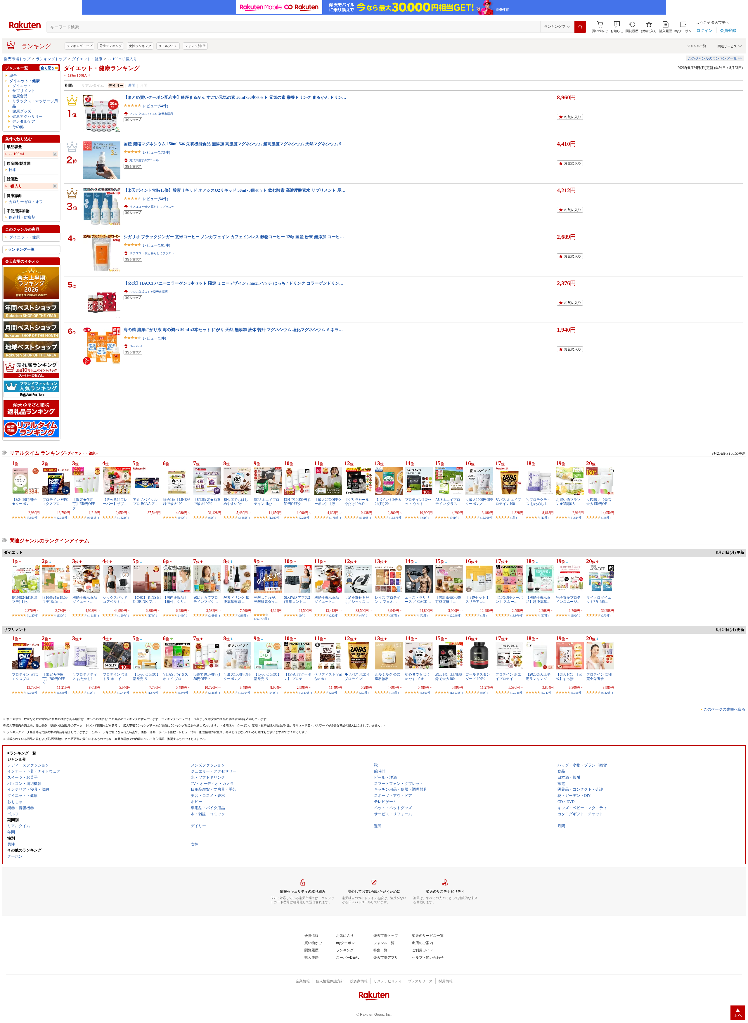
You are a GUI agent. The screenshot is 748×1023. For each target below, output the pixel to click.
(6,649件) (62, 692)
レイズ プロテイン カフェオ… (387, 600)
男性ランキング (110, 46)
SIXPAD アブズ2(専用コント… (297, 600)
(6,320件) (607, 692)
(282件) (333, 615)
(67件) (544, 615)
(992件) (575, 615)
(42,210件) (305, 692)
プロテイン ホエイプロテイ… (508, 676)
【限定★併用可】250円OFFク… (83, 504)
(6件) (302, 615)
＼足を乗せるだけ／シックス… (356, 600)
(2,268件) (304, 517)
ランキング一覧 (21, 249)
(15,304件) (244, 692)
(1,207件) (123, 615)
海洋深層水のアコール (144, 160)
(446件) (182, 615)
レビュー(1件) (154, 338)
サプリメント (23, 91)
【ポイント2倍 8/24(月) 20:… (388, 502)
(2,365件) (62, 517)
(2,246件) (455, 615)
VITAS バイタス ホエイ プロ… (175, 676)
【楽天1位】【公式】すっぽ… (569, 676)
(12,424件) (123, 692)
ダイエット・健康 (87, 59)
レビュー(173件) (156, 152)
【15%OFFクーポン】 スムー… (509, 600)
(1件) (513, 517)
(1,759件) (335, 517)
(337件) (394, 615)
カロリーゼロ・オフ (26, 202)
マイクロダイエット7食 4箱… (598, 600)
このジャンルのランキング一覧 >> (715, 58)
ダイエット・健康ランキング (102, 68)
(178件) (394, 692)
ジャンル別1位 (195, 46)
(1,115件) (93, 615)
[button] (616, 27)
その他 (18, 126)
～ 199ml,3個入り (122, 59)
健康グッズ (21, 111)
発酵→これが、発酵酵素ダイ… (266, 600)
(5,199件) (365, 517)
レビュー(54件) (155, 106)
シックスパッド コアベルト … (115, 600)
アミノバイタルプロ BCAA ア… (145, 502)
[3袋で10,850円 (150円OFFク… (297, 502)
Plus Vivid (135, 346)
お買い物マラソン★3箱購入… (568, 502)
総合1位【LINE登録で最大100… (176, 502)
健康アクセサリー (27, 116)
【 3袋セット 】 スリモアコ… (477, 600)
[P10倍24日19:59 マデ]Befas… (54, 600)
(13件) (544, 517)
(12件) (91, 692)
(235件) (242, 615)
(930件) (61, 615)
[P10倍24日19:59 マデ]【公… (24, 600)
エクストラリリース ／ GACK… (418, 600)
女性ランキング (140, 46)
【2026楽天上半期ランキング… (538, 676)
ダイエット (21, 86)
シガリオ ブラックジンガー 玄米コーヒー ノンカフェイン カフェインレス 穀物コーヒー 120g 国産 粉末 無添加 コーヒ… (234, 236)
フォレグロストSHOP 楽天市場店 (151, 113)
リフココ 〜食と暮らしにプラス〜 (151, 206)
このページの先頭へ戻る (724, 709)
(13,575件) (395, 517)
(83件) (484, 692)
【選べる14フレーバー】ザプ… (115, 502)
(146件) (605, 517)
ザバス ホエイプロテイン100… (508, 502)
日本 (12, 169)
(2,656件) (214, 615)
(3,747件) (546, 692)
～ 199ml (16, 154)
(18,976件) (516, 615)
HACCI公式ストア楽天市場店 (148, 291)
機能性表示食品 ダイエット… (84, 600)
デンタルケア (23, 121)
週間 (132, 85)
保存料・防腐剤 (22, 217)
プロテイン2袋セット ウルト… (418, 502)
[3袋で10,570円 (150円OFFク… (206, 676)
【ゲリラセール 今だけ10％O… (356, 502)
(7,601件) (32, 517)
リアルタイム (168, 46)
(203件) (363, 692)
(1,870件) (153, 692)
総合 (13, 75)
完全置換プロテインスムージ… (568, 600)
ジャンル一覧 (696, 46)
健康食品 (19, 96)
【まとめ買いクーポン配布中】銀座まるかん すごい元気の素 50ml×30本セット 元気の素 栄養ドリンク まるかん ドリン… (235, 97)
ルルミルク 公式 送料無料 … (387, 676)
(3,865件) (244, 517)
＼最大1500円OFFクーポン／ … (479, 502)
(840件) (182, 517)
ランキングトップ (79, 46)
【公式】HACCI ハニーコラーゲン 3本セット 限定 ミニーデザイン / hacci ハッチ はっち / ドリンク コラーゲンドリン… (233, 283)
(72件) (423, 615)
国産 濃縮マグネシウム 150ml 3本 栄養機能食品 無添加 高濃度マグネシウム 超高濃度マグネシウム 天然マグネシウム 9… (234, 143)
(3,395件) (576, 692)
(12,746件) (516, 692)
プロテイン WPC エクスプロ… (55, 502)
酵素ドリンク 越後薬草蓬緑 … (236, 600)
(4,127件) (32, 615)
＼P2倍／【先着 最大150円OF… (598, 502)
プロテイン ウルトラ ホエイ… (115, 676)
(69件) (212, 517)
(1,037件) (274, 517)
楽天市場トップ (17, 59)
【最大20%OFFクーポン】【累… (328, 502)
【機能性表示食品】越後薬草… (538, 600)
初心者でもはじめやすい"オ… (236, 502)
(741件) (454, 517)
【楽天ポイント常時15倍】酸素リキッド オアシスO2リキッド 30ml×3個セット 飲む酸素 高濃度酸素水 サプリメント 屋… (234, 190)
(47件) (363, 615)
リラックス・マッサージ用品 (35, 103)
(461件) (424, 517)
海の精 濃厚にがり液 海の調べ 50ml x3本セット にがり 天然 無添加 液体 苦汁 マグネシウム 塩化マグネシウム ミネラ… (233, 329)
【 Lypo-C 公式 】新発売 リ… (146, 676)
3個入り (15, 186)
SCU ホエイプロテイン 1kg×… (266, 502)
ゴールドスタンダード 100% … (477, 676)
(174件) (152, 615)
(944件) (273, 692)
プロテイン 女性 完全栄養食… (599, 676)
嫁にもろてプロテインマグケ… (205, 600)
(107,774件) (261, 618)
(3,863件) (425, 692)
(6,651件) (93, 517)
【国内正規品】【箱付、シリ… (175, 600)
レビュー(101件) (156, 245)
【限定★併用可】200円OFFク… (53, 678)
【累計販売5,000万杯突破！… (448, 600)
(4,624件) (576, 517)
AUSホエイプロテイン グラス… (448, 502)
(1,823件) (123, 517)
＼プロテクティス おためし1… (538, 502)
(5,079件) (183, 692)
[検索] (580, 27)
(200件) (333, 692)
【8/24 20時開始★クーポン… (24, 502)
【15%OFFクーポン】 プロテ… (297, 676)
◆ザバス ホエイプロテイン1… (357, 676)
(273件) (605, 615)
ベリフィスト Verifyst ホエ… (328, 676)
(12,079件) (456, 692)
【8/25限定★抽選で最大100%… (207, 502)
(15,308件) (486, 517)
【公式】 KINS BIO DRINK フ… (147, 600)
